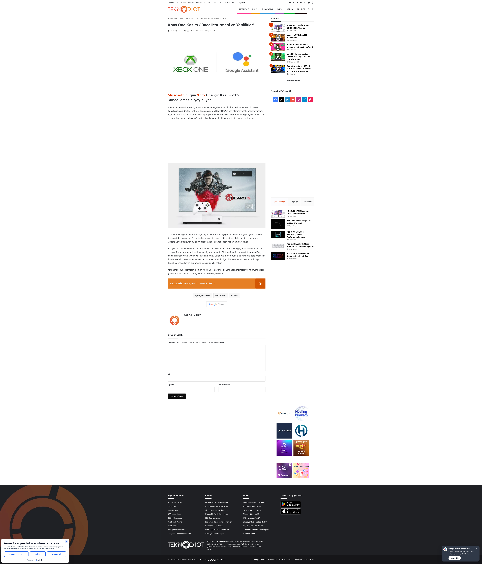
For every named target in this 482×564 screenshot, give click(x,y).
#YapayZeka (173, 3)
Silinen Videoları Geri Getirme (217, 510)
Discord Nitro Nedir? (251, 514)
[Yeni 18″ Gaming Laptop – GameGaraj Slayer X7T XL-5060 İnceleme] (278, 57)
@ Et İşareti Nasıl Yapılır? (215, 534)
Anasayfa (173, 18)
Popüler (294, 202)
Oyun (279, 9)
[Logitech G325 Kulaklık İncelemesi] (278, 37)
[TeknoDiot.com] (184, 9)
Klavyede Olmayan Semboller (179, 534)
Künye (256, 559)
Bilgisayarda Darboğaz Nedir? (255, 522)
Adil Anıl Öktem (175, 31)
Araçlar (240, 3)
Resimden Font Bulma (214, 526)
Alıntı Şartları (309, 559)
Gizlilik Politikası (285, 559)
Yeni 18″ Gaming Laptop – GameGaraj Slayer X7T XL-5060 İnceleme (299, 56)
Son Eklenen (279, 202)
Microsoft (176, 95)
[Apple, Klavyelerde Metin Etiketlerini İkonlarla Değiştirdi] (278, 246)
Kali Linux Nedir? (249, 534)
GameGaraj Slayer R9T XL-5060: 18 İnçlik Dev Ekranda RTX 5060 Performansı (299, 68)
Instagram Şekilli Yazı (176, 530)
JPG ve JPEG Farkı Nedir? (253, 526)
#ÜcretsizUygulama (227, 3)
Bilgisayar (267, 9)
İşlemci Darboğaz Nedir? (252, 510)
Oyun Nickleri (173, 510)
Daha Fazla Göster (293, 80)
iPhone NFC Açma (175, 502)
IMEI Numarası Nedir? (251, 518)
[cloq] (212, 559)
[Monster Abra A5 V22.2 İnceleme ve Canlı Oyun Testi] (278, 47)
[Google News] (216, 304)
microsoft (221, 295)
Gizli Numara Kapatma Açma (216, 506)
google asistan (203, 295)
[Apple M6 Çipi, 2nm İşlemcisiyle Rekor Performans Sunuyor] (278, 234)
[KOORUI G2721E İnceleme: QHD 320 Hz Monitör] (278, 28)
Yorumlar (308, 202)
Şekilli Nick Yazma (175, 522)
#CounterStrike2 (187, 3)
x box (235, 295)
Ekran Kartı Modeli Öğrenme (216, 502)
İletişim (263, 559)
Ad (169, 374)
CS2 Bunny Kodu (174, 514)
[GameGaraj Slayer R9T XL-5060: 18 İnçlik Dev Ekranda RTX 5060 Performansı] (278, 69)
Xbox (187, 18)
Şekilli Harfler (173, 526)
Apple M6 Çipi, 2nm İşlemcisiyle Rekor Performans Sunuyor (296, 234)
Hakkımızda (272, 559)
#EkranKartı (200, 3)
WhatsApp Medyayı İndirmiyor (217, 530)
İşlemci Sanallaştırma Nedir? (254, 502)
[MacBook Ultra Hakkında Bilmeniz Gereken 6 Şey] (278, 256)
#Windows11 (212, 3)
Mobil (255, 9)
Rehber (301, 9)
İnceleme (244, 9)
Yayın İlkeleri (297, 559)
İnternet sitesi (224, 385)
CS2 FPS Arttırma (175, 518)
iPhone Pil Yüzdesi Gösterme (216, 514)
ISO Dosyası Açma (212, 518)
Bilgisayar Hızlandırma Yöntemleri (218, 522)
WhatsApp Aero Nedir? (252, 506)
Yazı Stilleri (172, 506)
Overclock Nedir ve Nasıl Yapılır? (256, 530)
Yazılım (289, 9)
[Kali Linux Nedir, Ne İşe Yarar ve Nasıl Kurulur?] (278, 224)
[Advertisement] (216, 140)
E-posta (171, 385)
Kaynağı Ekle (454, 558)
